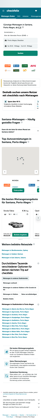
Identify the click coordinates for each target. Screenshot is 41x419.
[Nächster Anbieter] (36, 172)
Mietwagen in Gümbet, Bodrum (12, 254)
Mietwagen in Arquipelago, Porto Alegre (16, 317)
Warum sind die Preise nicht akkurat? (16, 407)
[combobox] (9, 32)
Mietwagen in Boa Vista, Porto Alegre (15, 334)
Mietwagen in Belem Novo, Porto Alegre (15, 329)
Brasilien (22, 415)
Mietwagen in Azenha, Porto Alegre (14, 323)
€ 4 (19, 27)
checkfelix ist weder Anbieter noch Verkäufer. (19, 400)
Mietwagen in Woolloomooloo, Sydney (15, 250)
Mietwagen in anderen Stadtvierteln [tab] (15, 278)
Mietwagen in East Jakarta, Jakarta (14, 257)
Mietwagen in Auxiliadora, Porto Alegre (15, 320)
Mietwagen (6, 415)
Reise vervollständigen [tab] (29, 294)
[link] (18, 190)
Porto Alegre (9, 417)
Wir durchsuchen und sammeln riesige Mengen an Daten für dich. (16, 403)
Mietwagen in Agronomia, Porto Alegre (15, 312)
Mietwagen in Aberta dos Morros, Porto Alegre (18, 309)
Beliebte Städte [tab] (8, 299)
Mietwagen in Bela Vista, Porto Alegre (15, 326)
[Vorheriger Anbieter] (5, 172)
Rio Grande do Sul (31, 415)
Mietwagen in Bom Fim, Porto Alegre (14, 337)
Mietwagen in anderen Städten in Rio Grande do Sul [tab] (19, 288)
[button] (3, 11)
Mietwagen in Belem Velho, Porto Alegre (16, 331)
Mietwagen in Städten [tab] (10, 294)
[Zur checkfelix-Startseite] (13, 11)
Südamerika (14, 415)
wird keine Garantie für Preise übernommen (15, 394)
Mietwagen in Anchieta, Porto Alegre (14, 314)
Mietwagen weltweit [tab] (10, 283)
